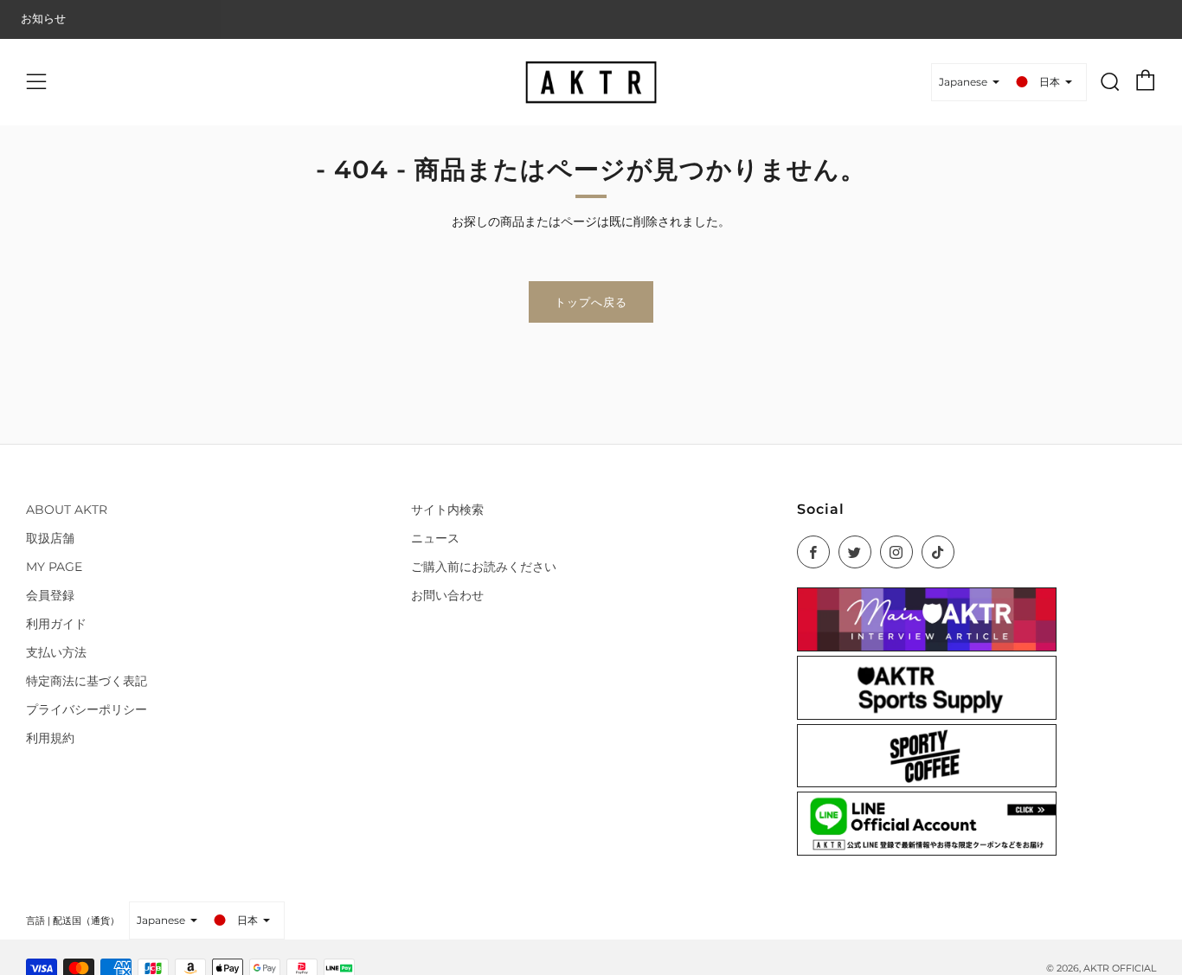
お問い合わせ (447, 595)
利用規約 (50, 738)
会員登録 (50, 595)
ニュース (435, 538)
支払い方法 (56, 652)
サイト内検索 (447, 509)
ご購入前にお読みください (483, 566)
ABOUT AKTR (66, 509)
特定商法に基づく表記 (86, 681)
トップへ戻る (591, 302)
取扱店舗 (50, 538)
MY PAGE (54, 566)
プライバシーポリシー (86, 709)
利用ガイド (56, 624)
